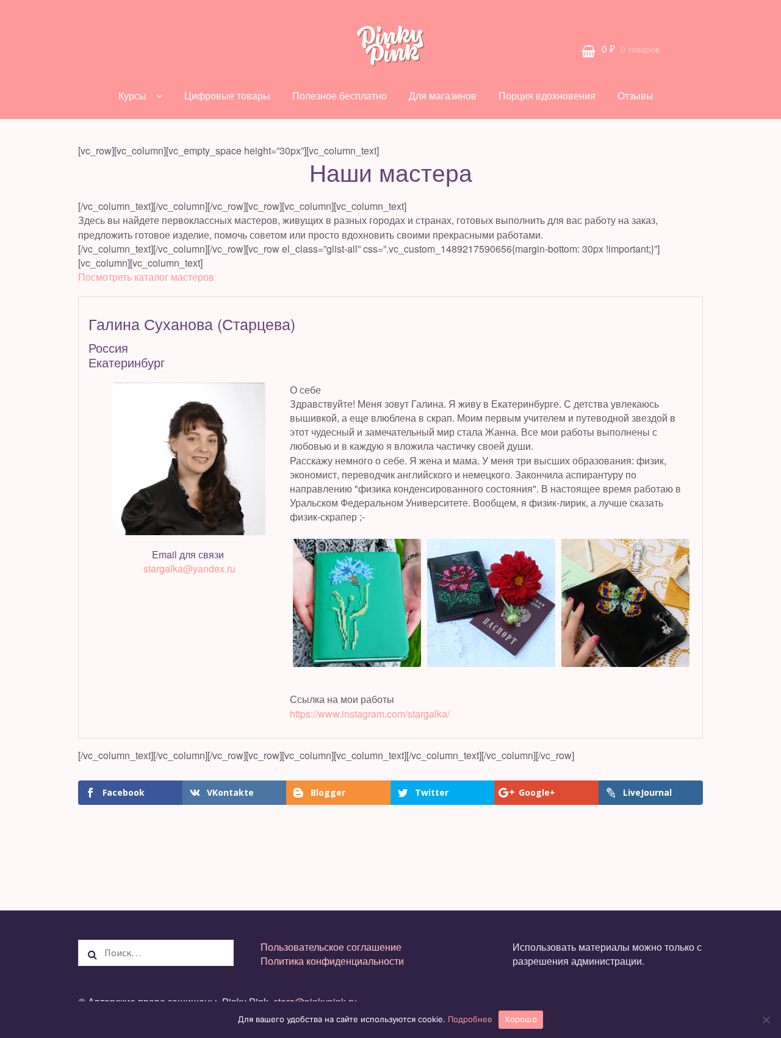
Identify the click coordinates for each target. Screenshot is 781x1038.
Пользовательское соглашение (331, 947)
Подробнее (470, 1019)
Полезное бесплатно (339, 95)
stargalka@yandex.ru (189, 568)
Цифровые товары (227, 95)
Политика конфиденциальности (332, 961)
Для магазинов (443, 95)
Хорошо (521, 1019)
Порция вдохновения (547, 95)
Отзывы (635, 95)
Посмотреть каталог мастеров (146, 277)
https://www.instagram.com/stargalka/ (370, 714)
